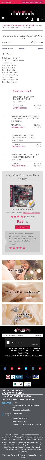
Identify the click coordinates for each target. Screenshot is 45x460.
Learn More (17, 405)
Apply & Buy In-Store (20, 418)
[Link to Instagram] (33, 368)
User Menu (32, 19)
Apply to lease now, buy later (25, 406)
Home (4, 25)
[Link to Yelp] (40, 368)
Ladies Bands (29, 25)
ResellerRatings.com (31, 212)
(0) (42, 19)
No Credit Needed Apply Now (32, 2)
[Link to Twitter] (26, 368)
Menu (3, 18)
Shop (9, 25)
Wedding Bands (18, 25)
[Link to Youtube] (19, 368)
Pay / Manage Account (21, 410)
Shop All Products (12, 390)
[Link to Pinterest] (12, 368)
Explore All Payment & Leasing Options (27, 424)
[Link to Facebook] (5, 368)
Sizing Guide (38, 42)
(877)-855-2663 (7, 2)
